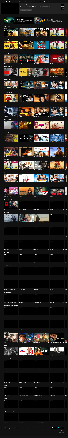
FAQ (4, 428)
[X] (63, 430)
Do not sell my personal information (12, 428)
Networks (47, 1)
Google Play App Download (61, 428)
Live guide (22, 1)
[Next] (64, 31)
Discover (28, 1)
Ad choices (44, 427)
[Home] (7, 1)
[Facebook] (61, 430)
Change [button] (63, 432)
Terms (26, 427)
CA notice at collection (38, 427)
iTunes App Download (54, 428)
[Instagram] (59, 430)
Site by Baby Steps (61, 435)
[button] (26, 10)
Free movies (35, 1)
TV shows (41, 1)
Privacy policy (30, 427)
